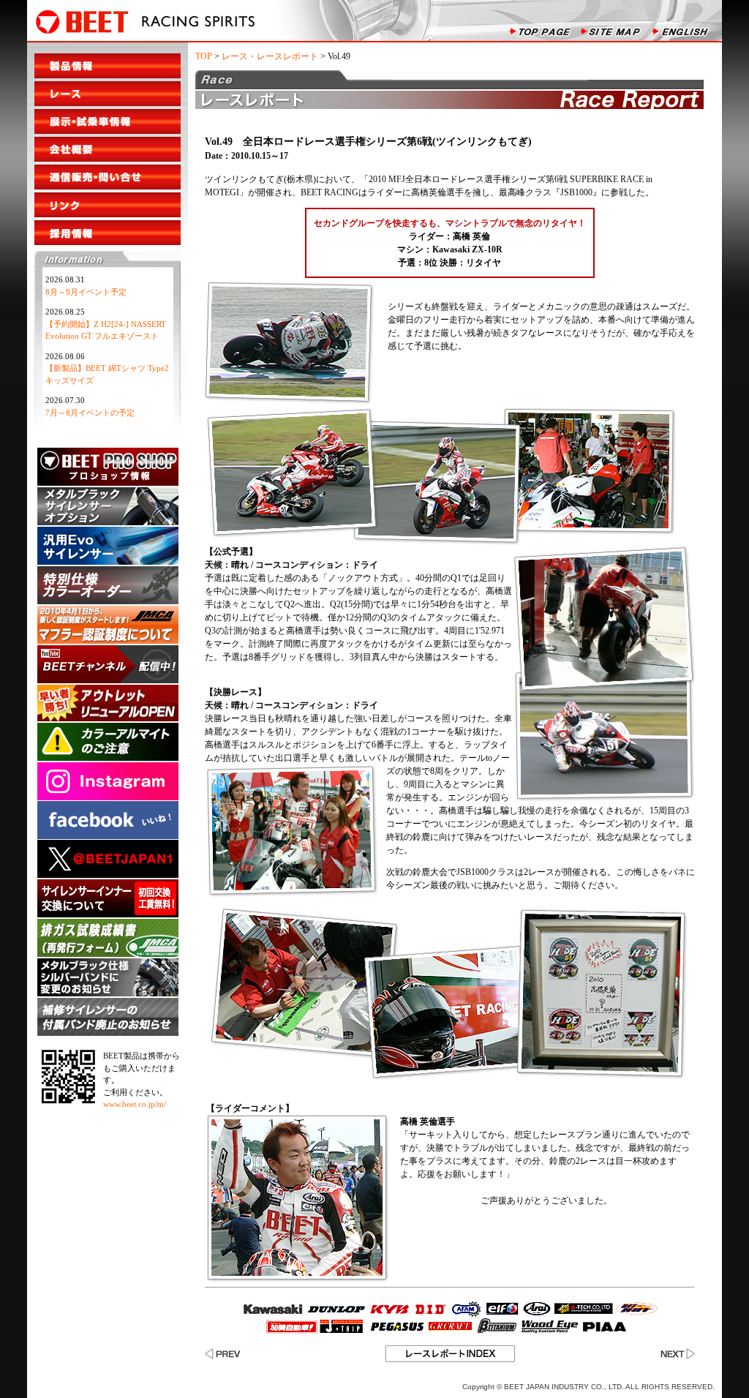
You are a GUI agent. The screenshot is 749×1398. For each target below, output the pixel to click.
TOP (203, 56)
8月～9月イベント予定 (86, 292)
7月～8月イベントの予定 (90, 412)
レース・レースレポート (270, 56)
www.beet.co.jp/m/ (134, 1104)
